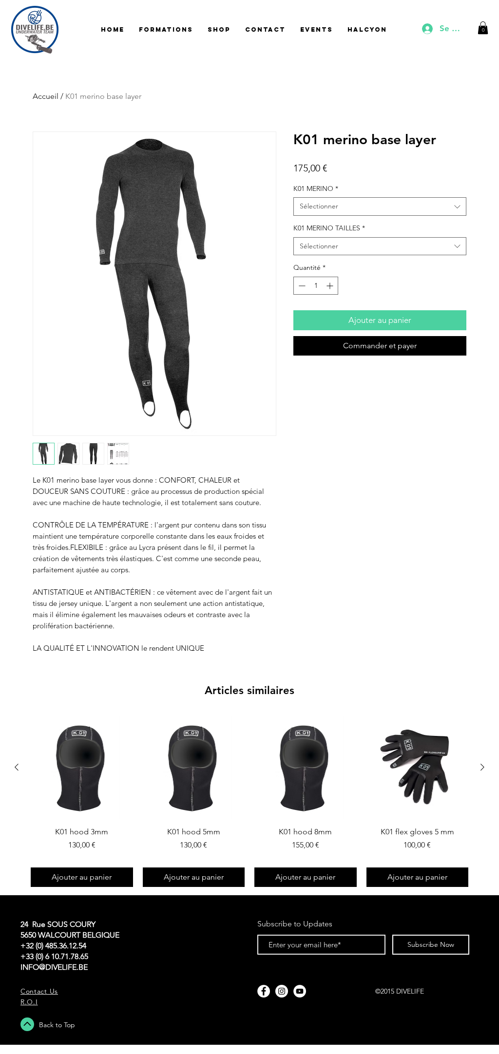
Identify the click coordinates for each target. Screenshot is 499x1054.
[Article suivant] (482, 767)
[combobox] (379, 206)
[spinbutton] (316, 285)
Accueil (45, 96)
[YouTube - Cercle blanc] (299, 991)
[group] (249, 801)
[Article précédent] (16, 767)
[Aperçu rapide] (82, 767)
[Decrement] (301, 285)
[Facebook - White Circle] (263, 991)
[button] (483, 27)
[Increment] (331, 285)
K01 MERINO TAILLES (329, 228)
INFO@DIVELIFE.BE (54, 967)
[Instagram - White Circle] (281, 991)
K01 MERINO (315, 188)
